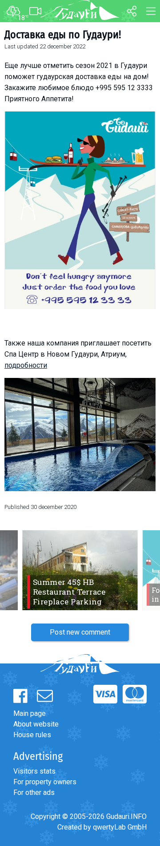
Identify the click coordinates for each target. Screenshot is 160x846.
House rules (32, 735)
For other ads (34, 792)
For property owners (44, 782)
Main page (29, 713)
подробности (25, 365)
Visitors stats (34, 771)
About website (36, 724)
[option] (80, 570)
